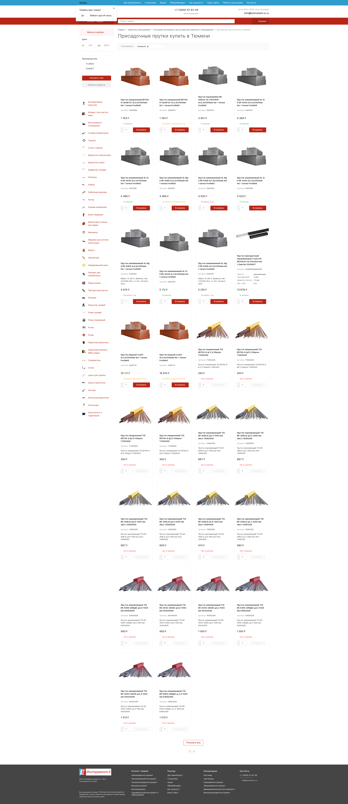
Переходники (94, 283)
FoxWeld (90, 64)
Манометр (93, 232)
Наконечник (93, 258)
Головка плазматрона (98, 133)
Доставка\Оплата (132, 2)
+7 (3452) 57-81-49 (186, 9)
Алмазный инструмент (213, 782)
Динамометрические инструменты (219, 789)
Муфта (91, 250)
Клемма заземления (97, 207)
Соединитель (94, 360)
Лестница (208, 775)
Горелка (92, 140)
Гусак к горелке (95, 148)
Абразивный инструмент (142, 775)
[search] (231, 21)
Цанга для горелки (97, 375)
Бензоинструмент (139, 786)
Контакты (251, 2)
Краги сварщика (95, 215)
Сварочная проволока (98, 342)
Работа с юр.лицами (233, 2)
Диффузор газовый (97, 170)
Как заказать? (196, 2)
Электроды (93, 405)
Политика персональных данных (111, 792)
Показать (94, 78)
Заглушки (92, 177)
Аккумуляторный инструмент (144, 782)
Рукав (91, 335)
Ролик (91, 327)
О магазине (150, 2)
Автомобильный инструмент (143, 779)
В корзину (141, 130)
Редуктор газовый (96, 305)
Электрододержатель (98, 398)
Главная (121, 30)
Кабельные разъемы (97, 192)
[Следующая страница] (197, 751)
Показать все (193, 742)
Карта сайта (213, 2)
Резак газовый (94, 312)
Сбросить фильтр (96, 85)
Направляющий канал (98, 265)
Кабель (91, 185)
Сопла (91, 368)
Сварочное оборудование (139, 30)
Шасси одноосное (96, 383)
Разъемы (92, 298)
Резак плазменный (96, 320)
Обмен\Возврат (177, 2)
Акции (163, 2)
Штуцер (92, 390)
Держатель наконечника (99, 155)
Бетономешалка (138, 789)
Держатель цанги (96, 162)
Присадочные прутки (98, 290)
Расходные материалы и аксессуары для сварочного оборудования (183, 30)
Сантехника (209, 779)
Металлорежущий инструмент (217, 793)
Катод (91, 200)
